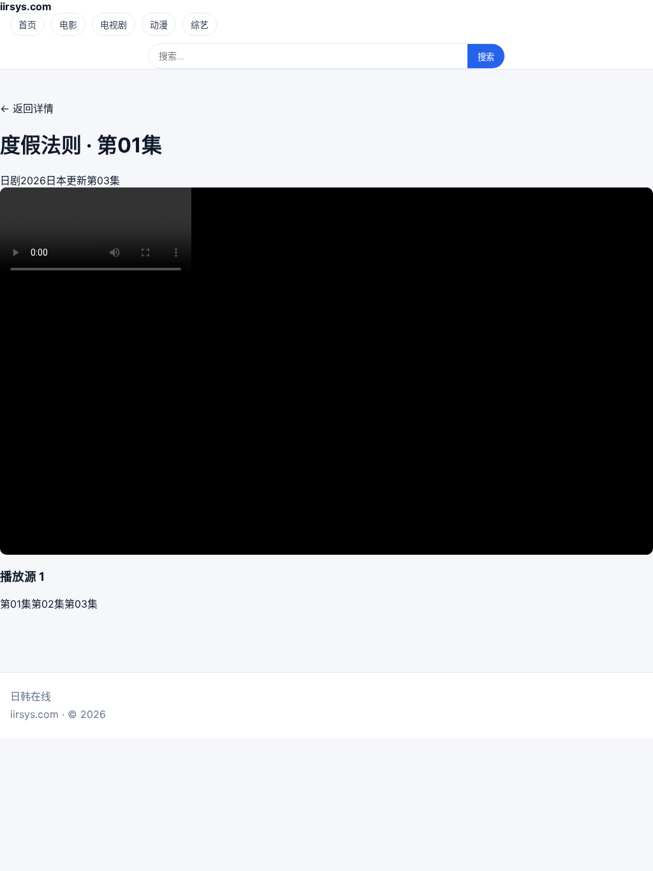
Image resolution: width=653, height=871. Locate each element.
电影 (68, 24)
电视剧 (113, 24)
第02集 (47, 603)
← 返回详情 (27, 108)
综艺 (200, 24)
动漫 (159, 24)
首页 (27, 24)
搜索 (486, 57)
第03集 (81, 603)
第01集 (15, 603)
